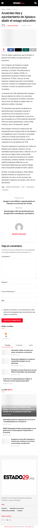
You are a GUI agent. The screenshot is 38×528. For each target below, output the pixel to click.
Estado (8, 9)
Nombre (5, 282)
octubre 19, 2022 (26, 25)
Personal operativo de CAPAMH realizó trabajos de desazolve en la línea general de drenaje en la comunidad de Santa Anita (18, 409)
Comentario (6, 256)
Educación (15, 9)
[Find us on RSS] (10, 520)
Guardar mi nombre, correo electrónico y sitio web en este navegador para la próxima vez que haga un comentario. (19, 312)
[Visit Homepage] (18, 3)
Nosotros (4, 508)
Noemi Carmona (13, 25)
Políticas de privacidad (8, 510)
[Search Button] (35, 3)
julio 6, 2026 (7, 414)
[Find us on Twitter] (4, 520)
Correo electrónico (9, 291)
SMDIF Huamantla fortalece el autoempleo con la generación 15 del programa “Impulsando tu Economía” (19, 430)
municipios (30, 187)
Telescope (17, 500)
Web (3, 300)
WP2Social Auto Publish (10, 526)
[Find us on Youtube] (7, 520)
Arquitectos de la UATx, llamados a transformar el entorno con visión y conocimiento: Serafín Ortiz (23, 441)
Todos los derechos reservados (23, 498)
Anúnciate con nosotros (17, 508)
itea (23, 187)
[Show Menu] (2, 3)
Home (3, 9)
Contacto (19, 510)
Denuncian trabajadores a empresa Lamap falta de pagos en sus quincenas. (23, 361)
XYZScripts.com (29, 526)
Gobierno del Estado (12, 187)
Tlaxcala (5, 190)
